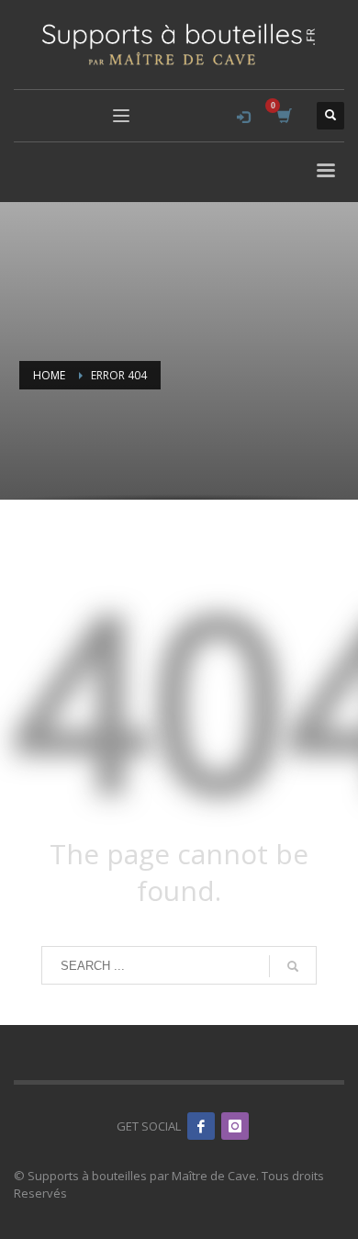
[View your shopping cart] (283, 116)
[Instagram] (235, 1126)
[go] (293, 966)
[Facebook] (201, 1126)
